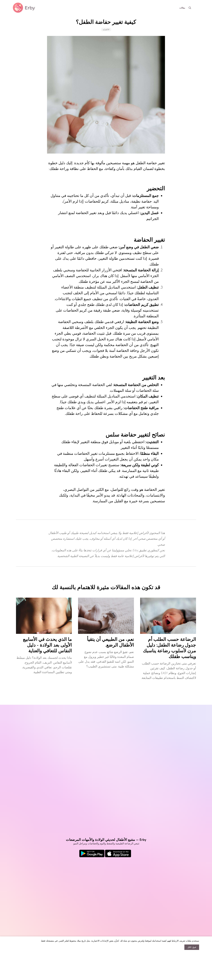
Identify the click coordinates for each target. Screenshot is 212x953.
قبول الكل (191, 947)
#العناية (106, 29)
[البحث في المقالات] (189, 7)
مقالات (182, 8)
